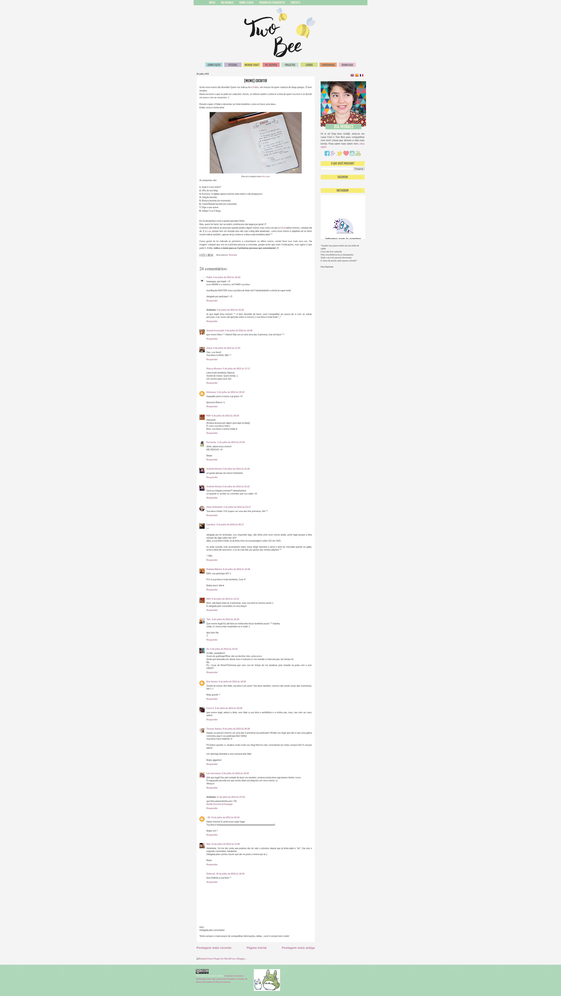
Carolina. (211, 524)
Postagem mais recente (213, 947)
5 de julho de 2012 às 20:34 (225, 416)
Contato (295, 2)
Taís (208, 619)
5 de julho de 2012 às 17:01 (226, 348)
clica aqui (266, 176)
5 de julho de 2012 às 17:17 (236, 368)
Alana (209, 348)
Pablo (256, 87)
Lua (209, 231)
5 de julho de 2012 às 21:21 (236, 486)
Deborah (210, 874)
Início (212, 2)
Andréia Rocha (214, 469)
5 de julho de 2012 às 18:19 (230, 392)
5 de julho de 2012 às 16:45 (230, 310)
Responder (212, 301)
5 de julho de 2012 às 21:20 (236, 469)
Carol (283, 227)
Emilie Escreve (213, 804)
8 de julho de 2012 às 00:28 (236, 729)
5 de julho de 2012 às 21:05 (231, 442)
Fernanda (211, 442)
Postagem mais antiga (298, 947)
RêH (208, 416)
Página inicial (257, 947)
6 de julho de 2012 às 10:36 (236, 569)
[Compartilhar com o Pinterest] (211, 255)
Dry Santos (212, 681)
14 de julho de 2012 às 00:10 (225, 817)
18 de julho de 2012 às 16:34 (230, 874)
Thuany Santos (214, 729)
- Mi (208, 817)
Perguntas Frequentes (272, 2)
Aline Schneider (214, 507)
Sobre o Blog (246, 2)
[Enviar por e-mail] (200, 255)
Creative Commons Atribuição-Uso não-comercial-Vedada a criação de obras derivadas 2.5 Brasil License (221, 979)
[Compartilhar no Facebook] (209, 255)
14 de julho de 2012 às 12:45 (225, 844)
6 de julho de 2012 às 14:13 (225, 599)
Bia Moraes (227, 2)
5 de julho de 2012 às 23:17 (237, 507)
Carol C (210, 708)
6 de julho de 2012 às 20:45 (228, 708)
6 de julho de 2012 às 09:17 (230, 524)
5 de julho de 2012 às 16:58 (238, 330)
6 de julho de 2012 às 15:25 (225, 619)
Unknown (211, 392)
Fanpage (228, 804)
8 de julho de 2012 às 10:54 (235, 773)
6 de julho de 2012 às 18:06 (232, 681)
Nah (208, 844)
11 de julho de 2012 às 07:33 (231, 797)
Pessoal (233, 255)
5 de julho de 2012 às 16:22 (226, 277)
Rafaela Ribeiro (214, 569)
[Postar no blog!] (203, 255)
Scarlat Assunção (215, 330)
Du (207, 649)
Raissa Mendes (214, 368)
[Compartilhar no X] (206, 255)
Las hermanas (213, 773)
